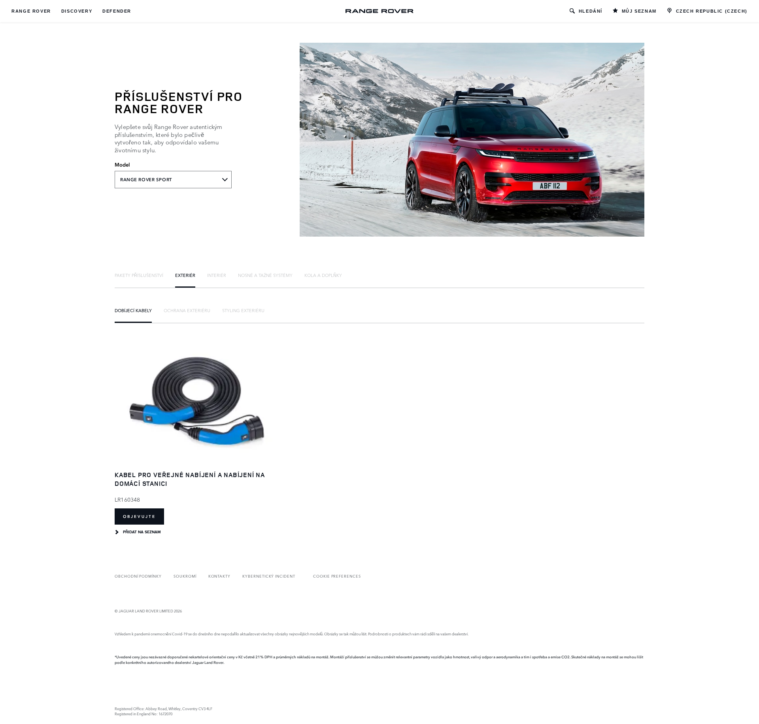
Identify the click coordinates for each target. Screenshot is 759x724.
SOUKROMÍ (185, 575)
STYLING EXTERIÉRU (243, 310)
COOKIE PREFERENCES (337, 575)
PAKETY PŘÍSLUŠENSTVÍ (139, 275)
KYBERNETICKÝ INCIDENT (268, 575)
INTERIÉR (216, 275)
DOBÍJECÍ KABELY (133, 310)
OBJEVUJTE (139, 516)
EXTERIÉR (185, 275)
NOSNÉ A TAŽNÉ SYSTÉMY (265, 275)
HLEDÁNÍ (590, 11)
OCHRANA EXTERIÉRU (187, 310)
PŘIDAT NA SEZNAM (142, 532)
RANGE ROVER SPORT (146, 179)
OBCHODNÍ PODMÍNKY (138, 575)
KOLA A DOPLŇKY (323, 275)
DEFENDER (116, 11)
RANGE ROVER (31, 11)
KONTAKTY (219, 575)
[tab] (139, 275)
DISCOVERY (76, 11)
